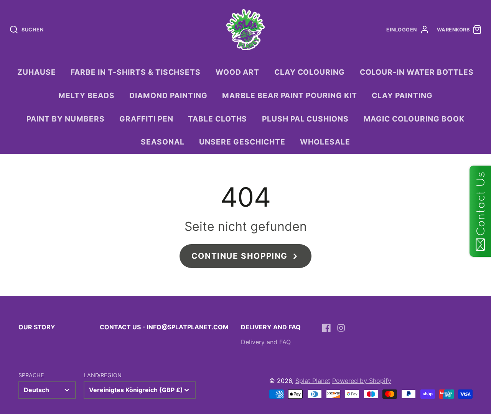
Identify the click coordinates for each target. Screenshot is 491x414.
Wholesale (325, 141)
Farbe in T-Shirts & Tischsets (136, 72)
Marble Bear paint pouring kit (289, 95)
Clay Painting (402, 95)
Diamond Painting (168, 95)
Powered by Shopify (361, 380)
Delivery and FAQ (266, 342)
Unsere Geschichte (242, 141)
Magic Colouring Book (414, 118)
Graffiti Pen (146, 118)
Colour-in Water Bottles (417, 72)
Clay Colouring (309, 72)
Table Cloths (217, 118)
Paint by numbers (65, 118)
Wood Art (238, 72)
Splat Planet (312, 380)
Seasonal (163, 141)
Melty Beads (86, 95)
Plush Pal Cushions (305, 118)
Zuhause (36, 72)
